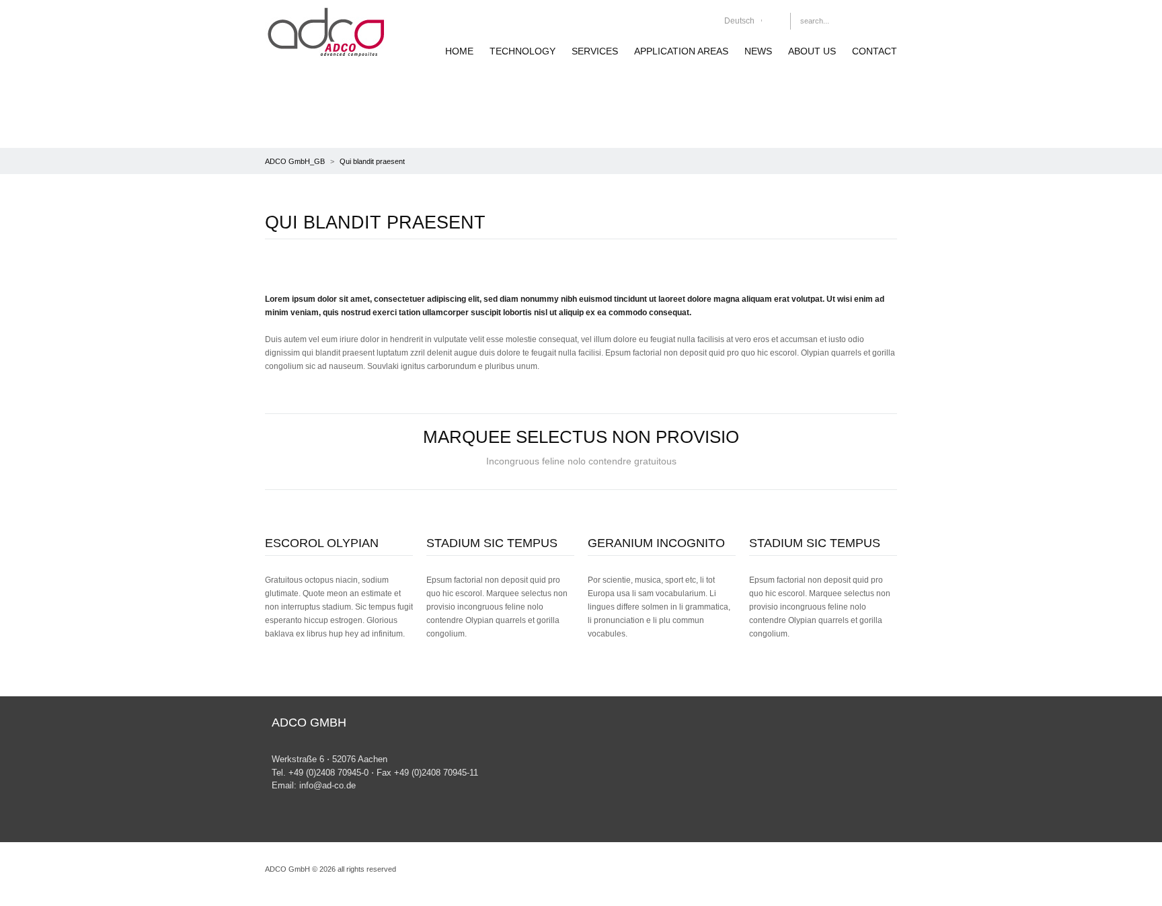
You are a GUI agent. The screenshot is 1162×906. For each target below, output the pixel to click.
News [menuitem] (758, 51)
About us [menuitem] (812, 51)
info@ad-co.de (326, 785)
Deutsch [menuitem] (739, 21)
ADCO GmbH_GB (295, 161)
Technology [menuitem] (522, 51)
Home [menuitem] (459, 51)
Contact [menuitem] (874, 51)
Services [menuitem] (595, 51)
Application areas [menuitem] (681, 51)
